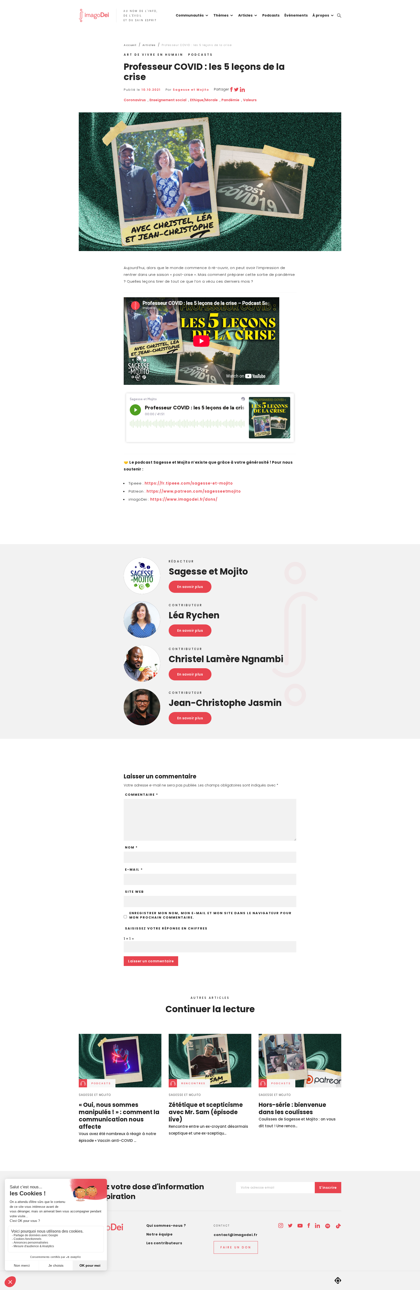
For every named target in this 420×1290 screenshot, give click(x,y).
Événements (296, 15)
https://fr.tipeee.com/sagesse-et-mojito (189, 483)
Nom (131, 847)
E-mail (134, 869)
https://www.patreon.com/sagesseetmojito (194, 491)
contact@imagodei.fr (235, 1234)
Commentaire (141, 795)
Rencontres (193, 1083)
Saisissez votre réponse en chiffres (166, 928)
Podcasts (271, 15)
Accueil (130, 45)
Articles (245, 15)
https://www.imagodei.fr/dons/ (184, 499)
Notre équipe (159, 1234)
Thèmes (220, 15)
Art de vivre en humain (153, 55)
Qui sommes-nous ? (166, 1225)
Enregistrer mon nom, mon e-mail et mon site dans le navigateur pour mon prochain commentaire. (210, 915)
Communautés (190, 15)
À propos (321, 15)
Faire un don (235, 1247)
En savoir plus (190, 586)
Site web (134, 892)
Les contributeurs (164, 1243)
